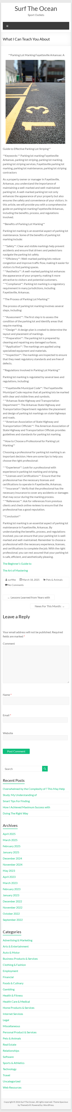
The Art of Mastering (15, 570)
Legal (6, 1020)
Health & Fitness (13, 995)
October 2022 (11, 913)
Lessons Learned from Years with (28, 597)
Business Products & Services (20, 958)
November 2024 (12, 864)
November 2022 (12, 907)
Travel (6, 1075)
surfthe (12, 579)
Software (8, 1056)
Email (7, 715)
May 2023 (9, 870)
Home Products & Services (18, 1007)
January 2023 (11, 895)
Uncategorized (11, 1081)
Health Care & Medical (16, 1001)
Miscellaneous (11, 1026)
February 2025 (11, 846)
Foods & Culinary (13, 983)
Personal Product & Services (20, 1032)
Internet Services (13, 1013)
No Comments (16, 584)
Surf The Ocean (36, 8)
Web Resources (12, 1087)
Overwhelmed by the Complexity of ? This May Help (34, 788)
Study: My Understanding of (20, 795)
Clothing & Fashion (14, 964)
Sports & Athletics (13, 1063)
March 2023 (10, 883)
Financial (8, 977)
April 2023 (9, 876)
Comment (9, 643)
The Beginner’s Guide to (17, 563)
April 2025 (9, 833)
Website (8, 733)
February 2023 (11, 889)
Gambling (9, 989)
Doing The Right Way (15, 813)
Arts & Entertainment (16, 946)
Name (7, 694)
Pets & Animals (54, 579)
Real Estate (9, 1044)
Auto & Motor (11, 952)
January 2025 (11, 852)
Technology (9, 1069)
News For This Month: (50, 606)
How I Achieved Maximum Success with (26, 807)
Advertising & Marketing (17, 940)
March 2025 (10, 840)
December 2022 (12, 901)
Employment (10, 970)
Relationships (11, 1050)
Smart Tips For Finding (16, 801)
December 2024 (12, 858)
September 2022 (13, 919)
